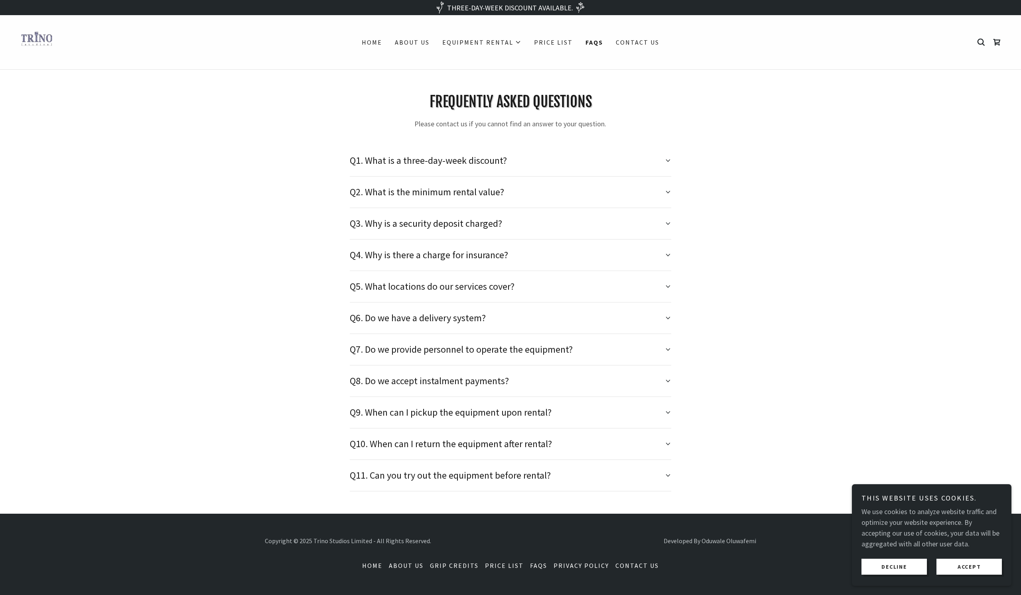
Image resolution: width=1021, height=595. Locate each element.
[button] (481, 42)
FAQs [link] (594, 42)
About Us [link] (412, 42)
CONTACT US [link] (637, 42)
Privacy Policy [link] (581, 565)
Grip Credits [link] (454, 565)
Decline (894, 566)
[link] (36, 41)
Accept (969, 566)
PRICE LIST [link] (553, 42)
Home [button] (372, 565)
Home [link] (372, 42)
